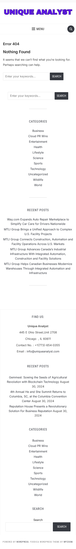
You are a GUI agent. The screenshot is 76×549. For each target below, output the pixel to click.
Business (38, 131)
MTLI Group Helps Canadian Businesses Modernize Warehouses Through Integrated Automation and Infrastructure (38, 268)
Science (38, 158)
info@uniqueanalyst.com (43, 351)
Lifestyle (38, 152)
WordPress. (22, 542)
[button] (38, 29)
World (38, 185)
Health (38, 147)
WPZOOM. (68, 542)
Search (38, 520)
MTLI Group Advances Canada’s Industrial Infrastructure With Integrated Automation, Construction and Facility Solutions (38, 253)
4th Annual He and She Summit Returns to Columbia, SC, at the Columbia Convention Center (38, 396)
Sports (38, 163)
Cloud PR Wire (38, 136)
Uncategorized (38, 174)
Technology (38, 169)
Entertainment (38, 141)
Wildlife (38, 179)
